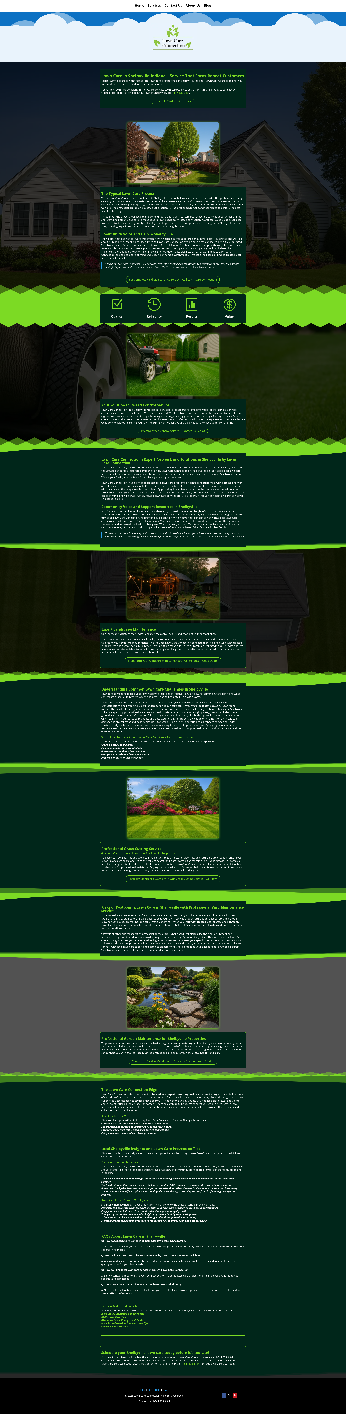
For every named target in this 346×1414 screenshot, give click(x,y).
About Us (193, 6)
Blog (207, 6)
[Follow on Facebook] (224, 1395)
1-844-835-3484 (180, 92)
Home (139, 6)
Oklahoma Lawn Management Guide (122, 1320)
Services (154, 6)
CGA (150, 1390)
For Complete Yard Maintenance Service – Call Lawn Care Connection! (173, 279)
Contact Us (173, 6)
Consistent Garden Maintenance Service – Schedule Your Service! (173, 1061)
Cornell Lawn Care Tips (114, 1326)
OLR (142, 1390)
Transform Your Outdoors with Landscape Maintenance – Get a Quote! (173, 661)
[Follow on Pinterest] (235, 1395)
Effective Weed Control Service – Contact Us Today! (173, 431)
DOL (158, 1390)
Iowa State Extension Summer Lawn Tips (124, 1323)
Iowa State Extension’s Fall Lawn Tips (122, 1313)
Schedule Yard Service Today (173, 101)
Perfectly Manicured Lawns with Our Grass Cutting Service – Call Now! (173, 879)
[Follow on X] (229, 1395)
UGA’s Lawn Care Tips (113, 1317)
